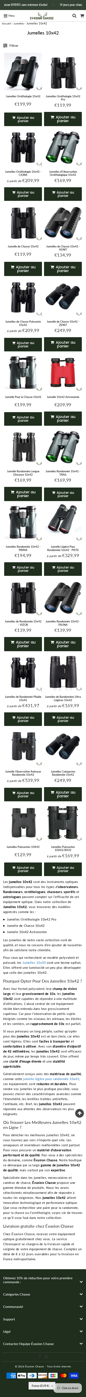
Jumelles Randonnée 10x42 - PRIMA (23, 548)
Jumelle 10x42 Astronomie (63, 397)
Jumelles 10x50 (34, 962)
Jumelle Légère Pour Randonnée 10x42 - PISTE (63, 548)
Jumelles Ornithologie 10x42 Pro (63, 98)
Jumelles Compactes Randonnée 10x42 (63, 773)
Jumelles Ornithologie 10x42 (23, 96)
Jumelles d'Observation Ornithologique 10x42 (63, 173)
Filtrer (13, 45)
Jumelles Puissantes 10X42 (23, 847)
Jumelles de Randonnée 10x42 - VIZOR (23, 623)
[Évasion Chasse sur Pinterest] (46, 1357)
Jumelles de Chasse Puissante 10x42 (23, 323)
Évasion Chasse (34, 1366)
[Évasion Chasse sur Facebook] (40, 1357)
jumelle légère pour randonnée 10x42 (51, 1079)
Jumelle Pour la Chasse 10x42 (23, 397)
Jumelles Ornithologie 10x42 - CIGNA (23, 173)
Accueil (6, 23)
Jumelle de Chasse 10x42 (23, 246)
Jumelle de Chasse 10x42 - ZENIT (63, 323)
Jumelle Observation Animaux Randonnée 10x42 (23, 773)
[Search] (74, 15)
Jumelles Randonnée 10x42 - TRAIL (63, 473)
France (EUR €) (40, 1385)
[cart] (82, 15)
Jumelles (19, 23)
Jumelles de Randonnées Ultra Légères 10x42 (63, 698)
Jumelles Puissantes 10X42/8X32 (63, 848)
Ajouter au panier (25, 119)
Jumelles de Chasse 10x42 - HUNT (63, 248)
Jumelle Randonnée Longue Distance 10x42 (23, 473)
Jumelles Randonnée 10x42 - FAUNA (63, 623)
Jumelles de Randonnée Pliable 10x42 (23, 698)
